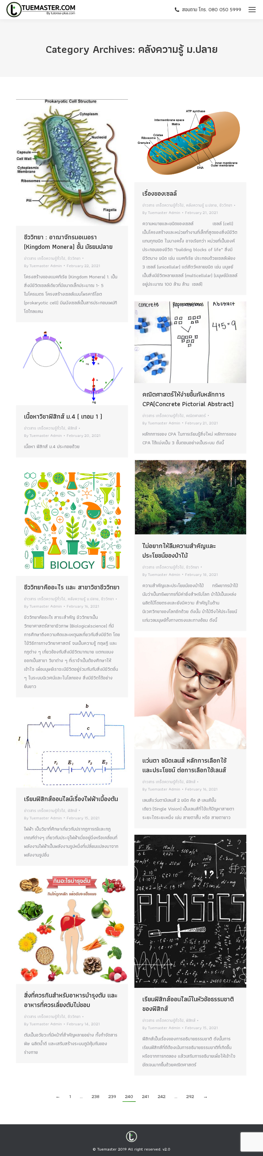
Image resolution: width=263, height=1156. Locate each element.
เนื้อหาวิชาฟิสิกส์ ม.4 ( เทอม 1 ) (63, 416)
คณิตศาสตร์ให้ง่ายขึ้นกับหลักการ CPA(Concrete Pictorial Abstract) (188, 399)
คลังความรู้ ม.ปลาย (201, 205)
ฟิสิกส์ (72, 428)
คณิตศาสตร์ (196, 415)
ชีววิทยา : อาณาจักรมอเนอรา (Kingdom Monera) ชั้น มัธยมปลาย (68, 242)
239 (112, 1096)
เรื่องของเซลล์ (159, 193)
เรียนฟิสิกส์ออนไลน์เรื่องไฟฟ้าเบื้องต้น (71, 799)
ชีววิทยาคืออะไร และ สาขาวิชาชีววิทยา (72, 587)
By (43, 265)
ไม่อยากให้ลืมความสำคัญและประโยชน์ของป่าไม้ (179, 551)
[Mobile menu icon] (252, 9)
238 (95, 1096)
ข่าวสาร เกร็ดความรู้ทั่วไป (44, 258)
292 (190, 1096)
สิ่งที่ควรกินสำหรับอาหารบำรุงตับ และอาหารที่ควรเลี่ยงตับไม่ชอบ (71, 1000)
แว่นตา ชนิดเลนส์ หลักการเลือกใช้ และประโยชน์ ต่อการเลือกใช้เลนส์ (184, 765)
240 (129, 1096)
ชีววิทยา (74, 258)
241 (145, 1096)
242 (161, 1096)
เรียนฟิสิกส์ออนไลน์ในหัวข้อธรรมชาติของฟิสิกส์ (188, 1004)
